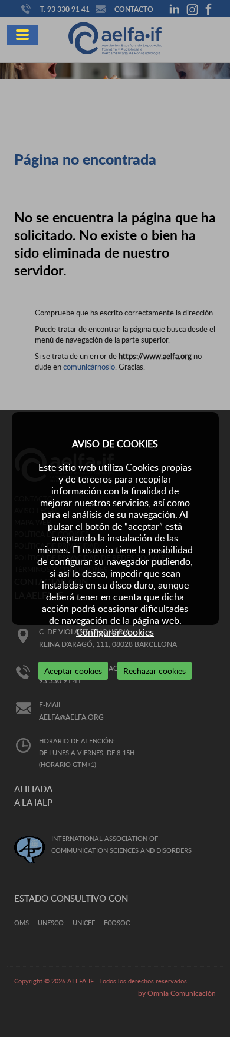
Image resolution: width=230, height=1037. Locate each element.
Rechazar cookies (154, 670)
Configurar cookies (115, 632)
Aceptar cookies (73, 670)
